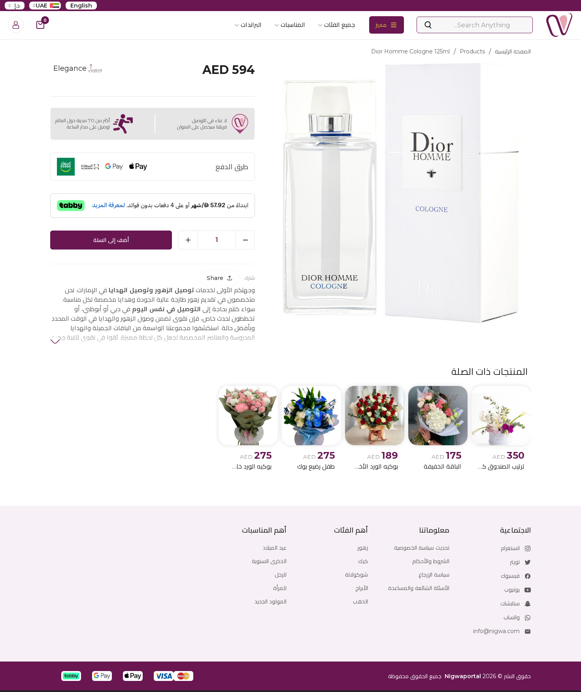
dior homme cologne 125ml (410, 51)
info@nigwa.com (496, 631)
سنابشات (510, 603)
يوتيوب (512, 589)
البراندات (251, 24)
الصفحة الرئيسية (513, 51)
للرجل (281, 574)
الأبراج (361, 588)
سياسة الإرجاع (434, 574)
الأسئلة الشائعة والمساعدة (418, 588)
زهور (362, 547)
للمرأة (280, 588)
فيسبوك (510, 575)
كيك (363, 561)
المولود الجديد (271, 601)
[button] (183, 676)
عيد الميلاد (275, 547)
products (472, 51)
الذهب (360, 601)
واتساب (512, 617)
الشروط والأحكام (430, 561)
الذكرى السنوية (269, 561)
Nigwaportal (463, 676)
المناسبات (293, 24)
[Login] (16, 25)
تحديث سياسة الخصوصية (421, 547)
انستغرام (510, 548)
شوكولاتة (356, 574)
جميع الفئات (339, 24)
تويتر (515, 561)
